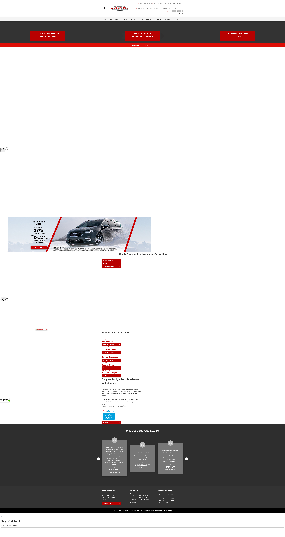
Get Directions (107, 524)
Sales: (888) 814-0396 (145, 3)
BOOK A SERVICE (142, 36)
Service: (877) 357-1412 (174, 3)
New (110, 19)
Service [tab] (170, 515)
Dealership (168, 19)
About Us (105, 443)
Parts (141, 19)
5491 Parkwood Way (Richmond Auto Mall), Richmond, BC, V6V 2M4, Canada (159, 8)
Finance (124, 19)
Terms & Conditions (148, 531)
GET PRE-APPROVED (237, 34)
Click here (151, 534)
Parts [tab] (164, 515)
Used (117, 19)
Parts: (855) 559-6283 (159, 3)
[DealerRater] (178, 11)
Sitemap (139, 531)
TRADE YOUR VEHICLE (48, 34)
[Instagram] (180, 11)
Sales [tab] (159, 515)
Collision (149, 19)
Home (104, 19)
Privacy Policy (159, 531)
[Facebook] (173, 11)
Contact (178, 19)
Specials (158, 19)
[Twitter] (175, 11)
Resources (133, 531)
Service (133, 19)
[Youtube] (182, 11)
